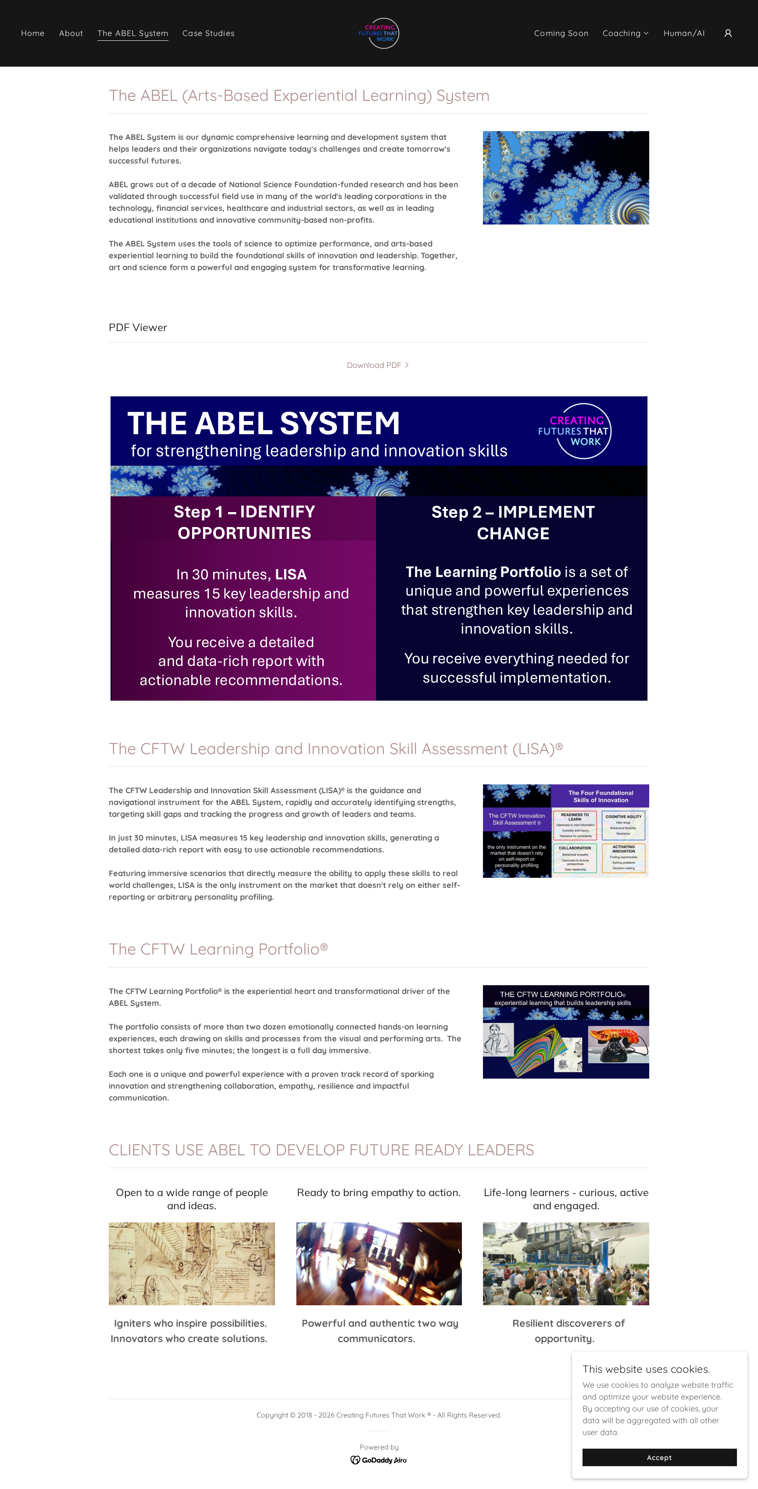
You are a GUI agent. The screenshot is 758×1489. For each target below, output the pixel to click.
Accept (659, 1457)
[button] (626, 33)
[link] (379, 33)
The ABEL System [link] (132, 33)
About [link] (71, 33)
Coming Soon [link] (561, 33)
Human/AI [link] (684, 33)
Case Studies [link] (208, 33)
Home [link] (33, 33)
